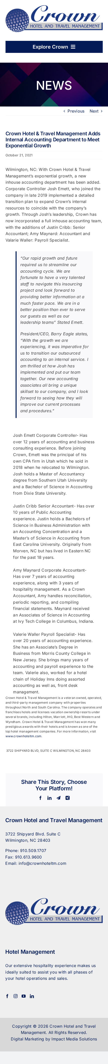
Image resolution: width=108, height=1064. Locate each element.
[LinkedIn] (32, 996)
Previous (76, 111)
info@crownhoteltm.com (42, 863)
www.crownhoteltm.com (24, 736)
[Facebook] (7, 996)
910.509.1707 (33, 850)
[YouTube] (24, 996)
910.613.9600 (28, 857)
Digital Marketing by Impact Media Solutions (54, 1038)
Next (94, 111)
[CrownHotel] (54, 7)
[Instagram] (16, 996)
